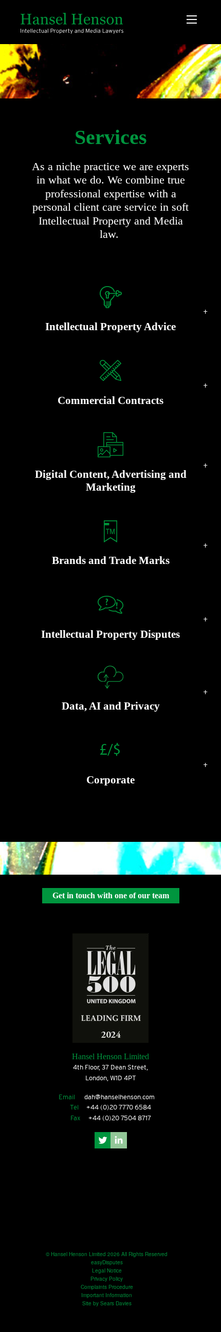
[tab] (110, 311)
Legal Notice (107, 1270)
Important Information (106, 1295)
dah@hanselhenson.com (119, 1097)
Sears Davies (116, 1303)
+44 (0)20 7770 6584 (118, 1107)
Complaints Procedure (107, 1286)
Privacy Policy (106, 1278)
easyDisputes (107, 1262)
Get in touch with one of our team (110, 895)
